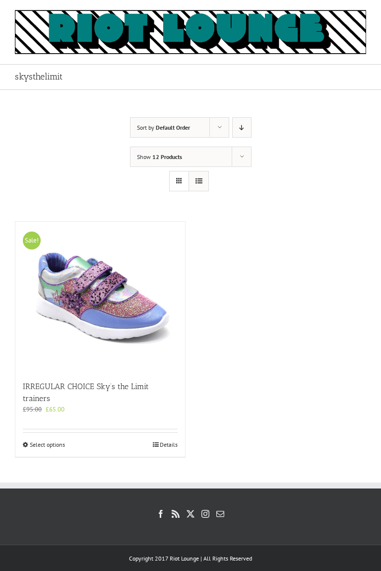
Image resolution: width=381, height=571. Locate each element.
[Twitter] (190, 514)
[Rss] (176, 514)
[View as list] (198, 181)
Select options (47, 444)
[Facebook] (161, 514)
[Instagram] (205, 514)
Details (169, 444)
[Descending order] (242, 127)
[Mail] (220, 514)
